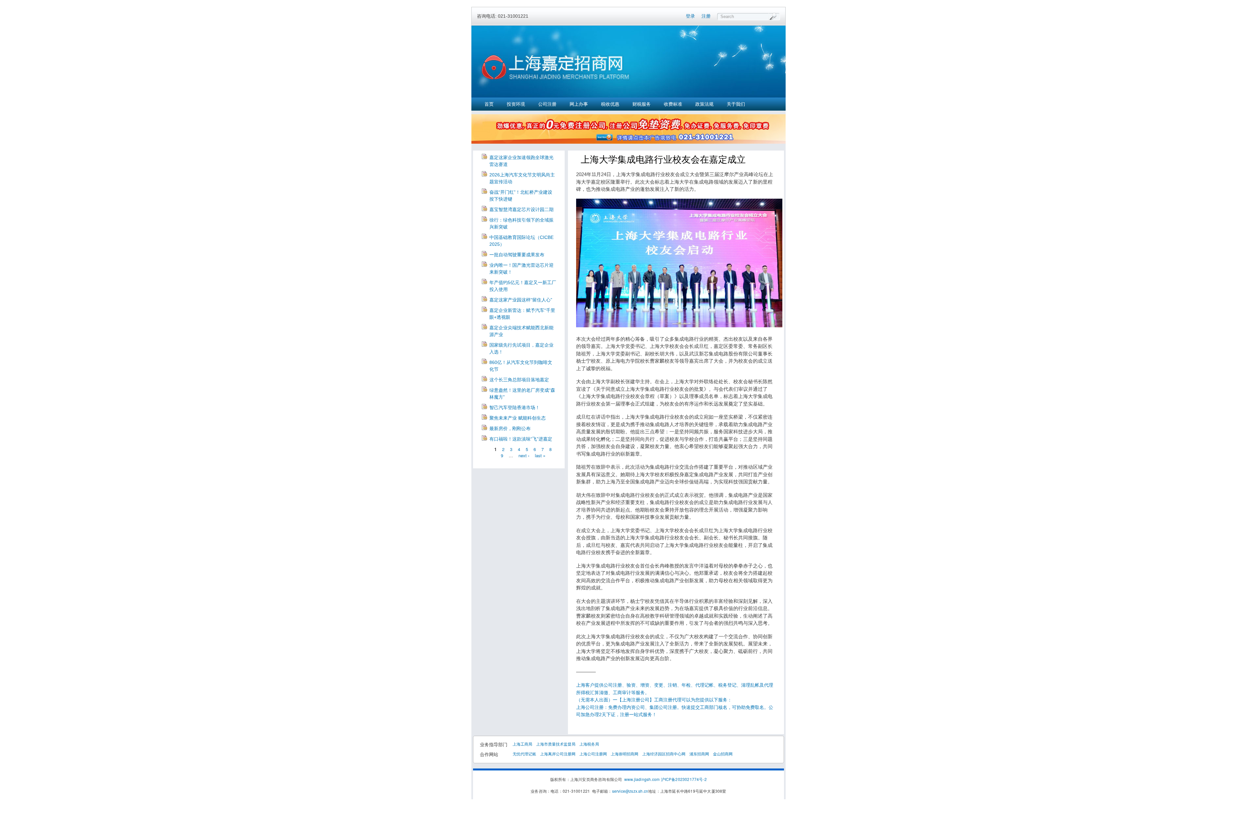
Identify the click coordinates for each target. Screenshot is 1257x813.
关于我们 (736, 104)
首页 (489, 104)
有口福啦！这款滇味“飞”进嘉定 (520, 439)
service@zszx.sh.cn (630, 791)
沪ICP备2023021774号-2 (684, 779)
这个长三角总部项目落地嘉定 (519, 379)
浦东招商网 (699, 753)
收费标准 (673, 104)
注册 (706, 16)
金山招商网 (723, 753)
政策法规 (704, 104)
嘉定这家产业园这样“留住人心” (520, 299)
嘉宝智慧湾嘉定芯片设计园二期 (521, 209)
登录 (690, 16)
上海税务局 (589, 744)
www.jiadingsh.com (642, 779)
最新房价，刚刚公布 (510, 428)
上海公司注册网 (593, 753)
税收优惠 (610, 104)
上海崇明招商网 (624, 753)
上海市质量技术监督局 (555, 744)
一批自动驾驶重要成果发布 (516, 254)
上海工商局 (522, 744)
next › (524, 455)
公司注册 (547, 104)
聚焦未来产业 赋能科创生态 (517, 418)
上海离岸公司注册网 (557, 753)
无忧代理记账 (524, 753)
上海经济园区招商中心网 (663, 753)
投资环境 (516, 104)
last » (540, 455)
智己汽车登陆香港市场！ (514, 407)
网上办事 (579, 104)
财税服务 (641, 104)
